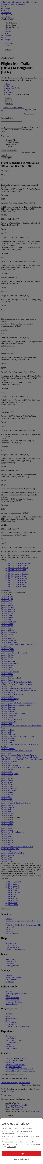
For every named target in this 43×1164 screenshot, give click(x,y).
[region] (21, 1141)
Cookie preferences (21, 1159)
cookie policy (11, 1147)
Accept (21, 1153)
